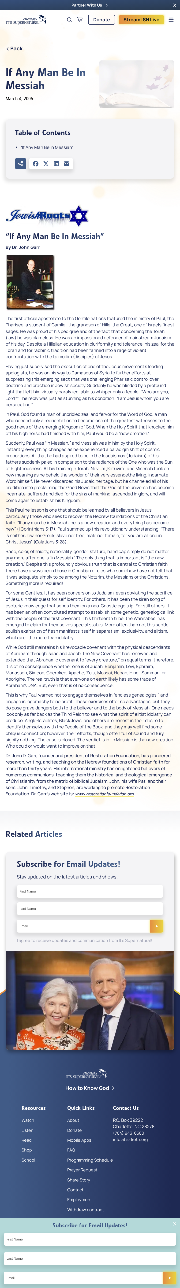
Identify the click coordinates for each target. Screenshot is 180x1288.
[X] (46, 163)
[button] (174, 5)
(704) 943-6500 (128, 1133)
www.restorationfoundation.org (104, 794)
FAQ (71, 1150)
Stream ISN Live (141, 19)
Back (16, 48)
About (73, 1120)
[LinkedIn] (56, 163)
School (28, 1160)
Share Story (78, 1180)
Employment (79, 1199)
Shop (27, 1150)
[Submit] (156, 926)
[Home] (26, 20)
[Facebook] (35, 163)
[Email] (66, 163)
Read (27, 1140)
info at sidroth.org (130, 1139)
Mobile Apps (79, 1140)
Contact (75, 1189)
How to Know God (87, 1088)
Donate (101, 19)
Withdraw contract (85, 1209)
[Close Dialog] (174, 1223)
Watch (28, 1120)
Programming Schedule (90, 1160)
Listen (28, 1130)
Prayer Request (82, 1170)
